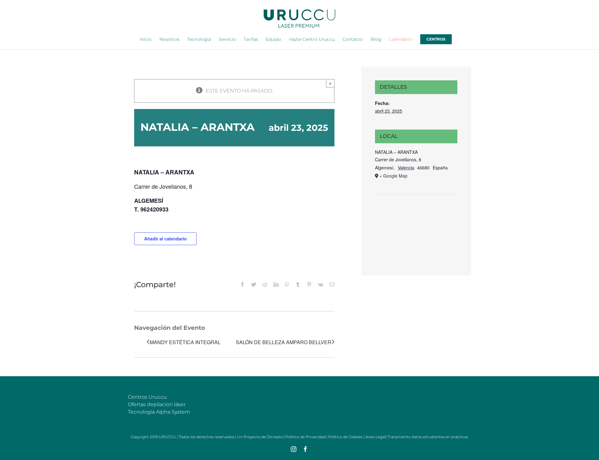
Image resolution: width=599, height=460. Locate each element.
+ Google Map (393, 176)
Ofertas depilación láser (157, 404)
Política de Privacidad (305, 436)
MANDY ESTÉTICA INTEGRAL (185, 342)
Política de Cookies (345, 436)
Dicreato (275, 436)
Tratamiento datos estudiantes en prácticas (427, 436)
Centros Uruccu (147, 397)
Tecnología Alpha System (159, 412)
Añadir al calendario (165, 238)
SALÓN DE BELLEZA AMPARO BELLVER (283, 342)
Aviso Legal (375, 436)
